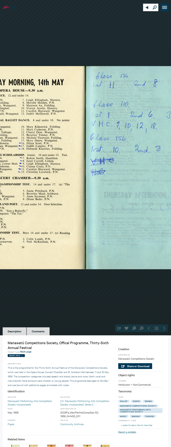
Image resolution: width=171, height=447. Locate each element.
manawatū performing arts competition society (135, 410)
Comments (38, 331)
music (123, 416)
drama (148, 401)
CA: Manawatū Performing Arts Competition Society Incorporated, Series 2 (84, 402)
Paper (11, 424)
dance (136, 401)
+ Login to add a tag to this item (136, 425)
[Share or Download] (119, 328)
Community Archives (72, 424)
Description (14, 331)
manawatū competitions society (138, 405)
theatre (149, 416)
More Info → (16, 355)
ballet (124, 401)
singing (136, 416)
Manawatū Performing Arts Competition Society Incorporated (30, 402)
